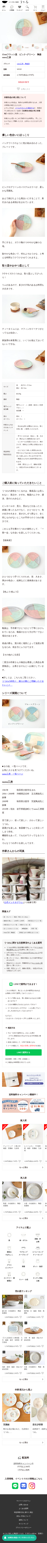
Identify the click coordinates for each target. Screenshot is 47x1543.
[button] (6, 47)
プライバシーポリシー (23, 1528)
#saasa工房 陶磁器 (9, 932)
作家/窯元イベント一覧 (34, 921)
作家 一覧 (34, 928)
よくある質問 (23, 1508)
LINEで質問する (23, 1052)
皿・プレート (7, 917)
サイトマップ (23, 1524)
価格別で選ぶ (7, 921)
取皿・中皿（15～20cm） (21, 917)
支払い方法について (23, 1516)
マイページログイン (23, 1501)
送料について (23, 1520)
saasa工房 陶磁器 (23, 64)
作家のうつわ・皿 (25, 924)
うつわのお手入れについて (30, 953)
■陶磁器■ (24, 928)
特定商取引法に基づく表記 (23, 1512)
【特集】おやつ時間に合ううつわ (28, 932)
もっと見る (23, 1167)
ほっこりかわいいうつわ (11, 928)
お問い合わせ (23, 1505)
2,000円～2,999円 (19, 921)
